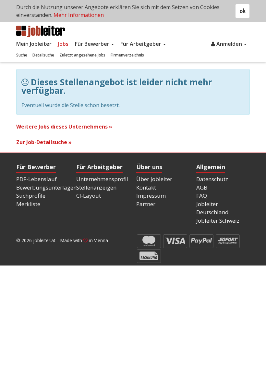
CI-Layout (88, 195)
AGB (201, 187)
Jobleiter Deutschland (212, 208)
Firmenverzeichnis (127, 55)
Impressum (151, 195)
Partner (145, 204)
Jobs (63, 43)
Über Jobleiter (154, 179)
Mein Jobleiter (34, 43)
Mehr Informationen (79, 15)
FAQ (201, 195)
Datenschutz (212, 179)
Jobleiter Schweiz (217, 220)
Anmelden (229, 43)
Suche (21, 55)
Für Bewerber (93, 43)
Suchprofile (30, 195)
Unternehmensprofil (102, 179)
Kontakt (146, 187)
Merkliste (28, 204)
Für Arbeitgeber (141, 43)
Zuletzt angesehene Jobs (82, 55)
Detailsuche (43, 55)
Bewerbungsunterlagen (46, 187)
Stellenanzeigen (96, 187)
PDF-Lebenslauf (36, 179)
